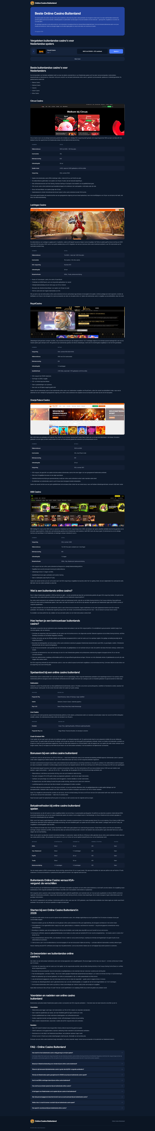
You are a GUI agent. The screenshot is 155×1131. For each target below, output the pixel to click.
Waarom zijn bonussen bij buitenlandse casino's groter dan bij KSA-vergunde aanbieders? (58, 1069)
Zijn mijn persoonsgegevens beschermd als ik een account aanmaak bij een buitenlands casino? (60, 1097)
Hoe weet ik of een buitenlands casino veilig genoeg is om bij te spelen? (52, 1053)
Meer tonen (77, 59)
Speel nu (116, 51)
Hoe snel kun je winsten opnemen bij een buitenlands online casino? (51, 1086)
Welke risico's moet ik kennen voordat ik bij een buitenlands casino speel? (53, 1102)
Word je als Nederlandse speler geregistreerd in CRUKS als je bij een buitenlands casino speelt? (59, 1075)
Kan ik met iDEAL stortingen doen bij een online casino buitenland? (51, 1080)
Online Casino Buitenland (118, 1121)
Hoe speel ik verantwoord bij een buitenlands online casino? (49, 1108)
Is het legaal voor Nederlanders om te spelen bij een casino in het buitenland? (54, 1091)
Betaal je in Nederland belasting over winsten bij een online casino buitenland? (54, 1064)
